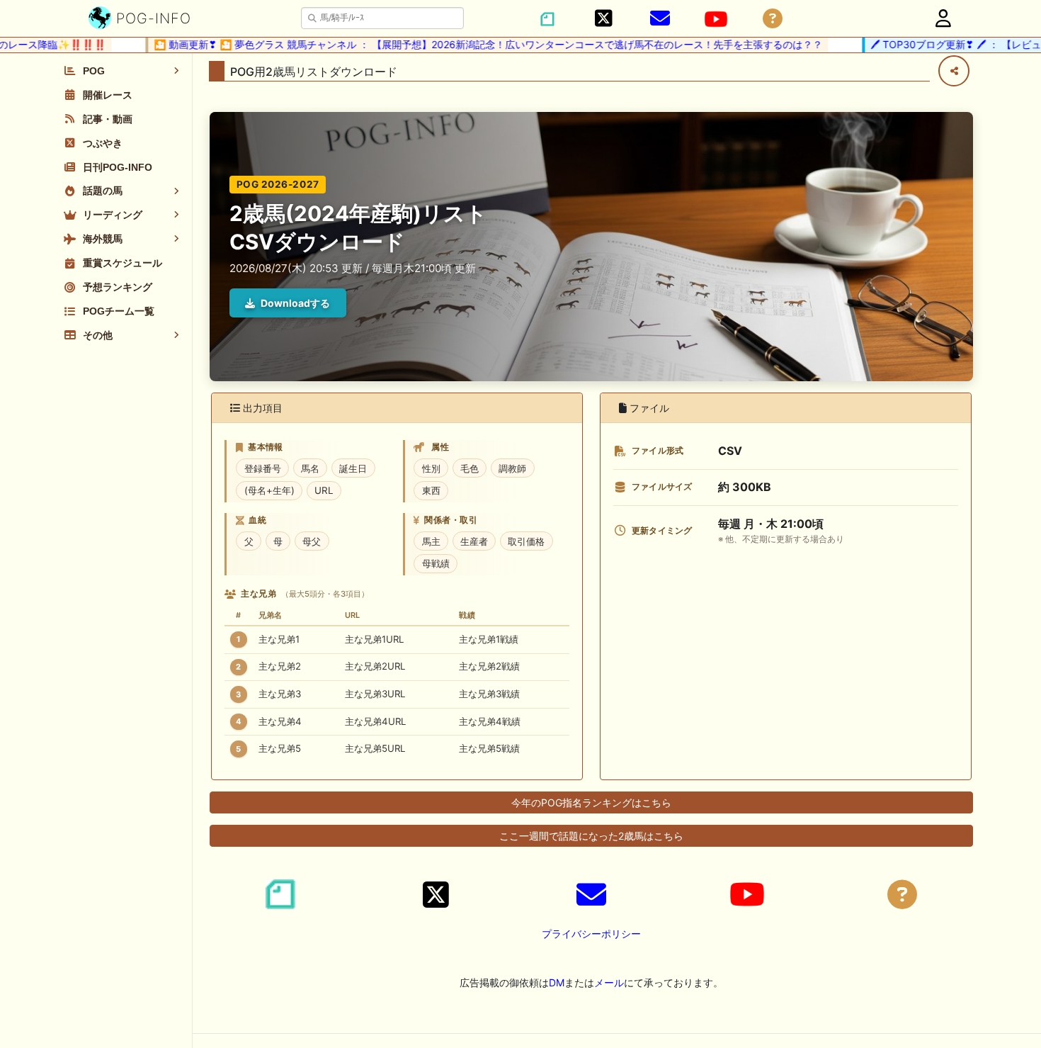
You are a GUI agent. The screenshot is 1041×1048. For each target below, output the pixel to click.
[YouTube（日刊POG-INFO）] (716, 19)
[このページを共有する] (953, 70)
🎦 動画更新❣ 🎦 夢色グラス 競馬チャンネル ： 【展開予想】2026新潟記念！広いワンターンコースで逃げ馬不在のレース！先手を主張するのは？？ (471, 44)
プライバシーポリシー (591, 934)
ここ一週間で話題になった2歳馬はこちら (591, 836)
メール (609, 982)
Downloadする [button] (295, 303)
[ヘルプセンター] (773, 19)
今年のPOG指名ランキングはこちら (591, 802)
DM (556, 982)
